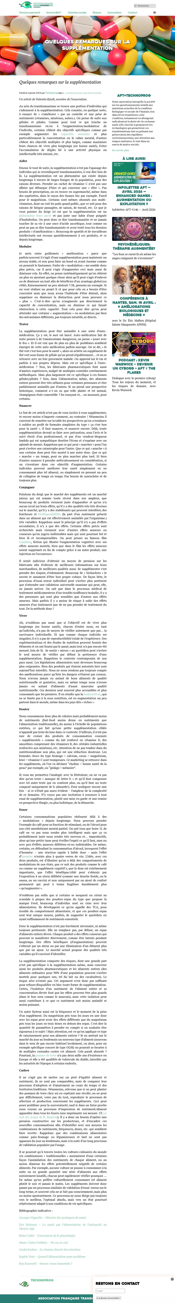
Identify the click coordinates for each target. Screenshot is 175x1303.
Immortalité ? (53, 12)
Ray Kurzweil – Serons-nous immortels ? (45, 1263)
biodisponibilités (49, 514)
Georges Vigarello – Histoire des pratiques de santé (52, 1217)
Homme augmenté (29, 12)
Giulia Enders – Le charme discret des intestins (49, 1249)
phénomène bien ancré (35, 215)
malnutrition (92, 694)
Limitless (25, 542)
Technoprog (51, 92)
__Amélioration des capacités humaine (82, 92)
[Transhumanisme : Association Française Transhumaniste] (36, 4)
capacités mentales (75, 134)
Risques (97, 12)
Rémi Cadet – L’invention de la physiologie (47, 1235)
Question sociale (77, 12)
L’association (114, 12)
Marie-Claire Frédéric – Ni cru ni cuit (43, 1242)
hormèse (27, 856)
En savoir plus (120, 150)
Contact (132, 12)
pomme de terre (46, 1055)
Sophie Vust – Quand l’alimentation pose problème (52, 1256)
